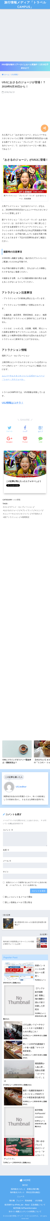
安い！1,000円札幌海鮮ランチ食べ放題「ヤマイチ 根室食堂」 (34, 1047)
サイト (6, 872)
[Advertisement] (25, 35)
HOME (27, 1180)
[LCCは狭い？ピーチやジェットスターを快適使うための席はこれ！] (25, 1021)
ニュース (20, 1196)
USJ (6, 507)
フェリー (19, 1201)
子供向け (36, 514)
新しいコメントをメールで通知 (18, 897)
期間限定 (25, 517)
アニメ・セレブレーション (22, 507)
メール (7, 861)
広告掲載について (38, 1205)
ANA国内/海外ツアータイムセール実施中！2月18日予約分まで (25, 66)
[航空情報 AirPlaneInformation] (25, 1106)
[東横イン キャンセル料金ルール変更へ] (25, 962)
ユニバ (39, 510)
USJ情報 (16, 500)
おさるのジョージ (11, 510)
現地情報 (28, 1201)
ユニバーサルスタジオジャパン (17, 514)
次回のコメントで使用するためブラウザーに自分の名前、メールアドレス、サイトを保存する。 (26, 883)
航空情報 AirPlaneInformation (25, 1208)
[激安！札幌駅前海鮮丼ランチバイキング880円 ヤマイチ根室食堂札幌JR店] (25, 1087)
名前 (6, 850)
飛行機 (12, 1201)
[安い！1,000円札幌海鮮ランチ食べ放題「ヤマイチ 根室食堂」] (25, 1041)
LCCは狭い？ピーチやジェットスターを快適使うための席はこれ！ (33, 1028)
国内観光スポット (18, 1189)
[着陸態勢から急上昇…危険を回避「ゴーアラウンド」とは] (25, 1060)
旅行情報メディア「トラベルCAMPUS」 (25, 4)
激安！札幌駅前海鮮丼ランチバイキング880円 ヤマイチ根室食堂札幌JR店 (34, 1094)
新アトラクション (11, 517)
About (27, 1205)
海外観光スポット (17, 1192)
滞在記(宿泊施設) (33, 1192)
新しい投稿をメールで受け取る (18, 902)
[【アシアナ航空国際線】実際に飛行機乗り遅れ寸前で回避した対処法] (25, 985)
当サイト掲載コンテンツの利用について (25, 1212)
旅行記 (25, 1185)
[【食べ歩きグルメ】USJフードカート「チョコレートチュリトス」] (25, 1138)
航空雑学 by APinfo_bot (14, 1205)
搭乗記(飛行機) (33, 1189)
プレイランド (27, 510)
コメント (8, 830)
